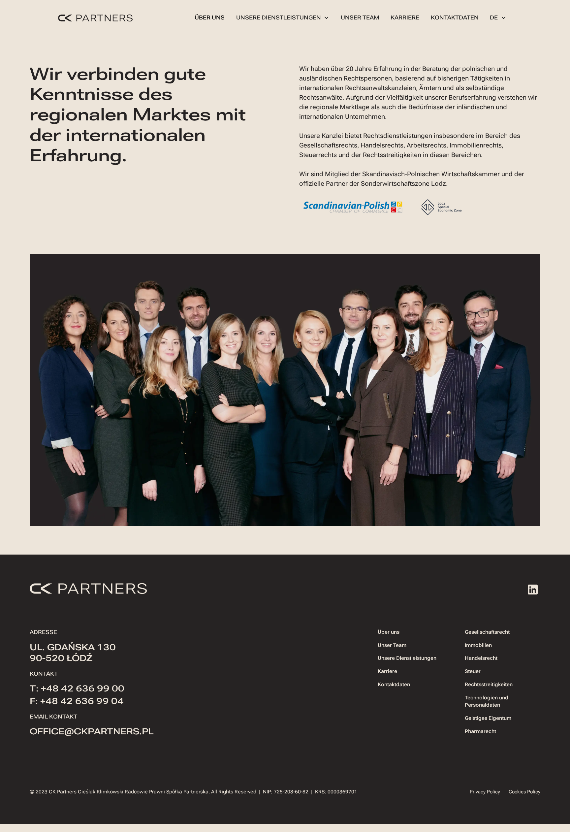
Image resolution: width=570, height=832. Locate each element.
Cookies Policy (524, 792)
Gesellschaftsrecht (487, 632)
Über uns (210, 17)
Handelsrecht (481, 658)
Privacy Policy (485, 792)
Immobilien (478, 645)
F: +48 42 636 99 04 (77, 701)
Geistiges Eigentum (488, 718)
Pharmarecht (480, 731)
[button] (283, 18)
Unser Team (360, 17)
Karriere (405, 17)
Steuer (473, 671)
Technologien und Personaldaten (486, 701)
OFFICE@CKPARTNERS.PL (91, 731)
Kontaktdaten (455, 17)
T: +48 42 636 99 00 (77, 688)
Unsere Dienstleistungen (407, 658)
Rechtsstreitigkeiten (489, 685)
